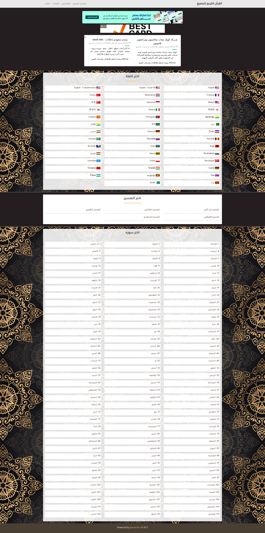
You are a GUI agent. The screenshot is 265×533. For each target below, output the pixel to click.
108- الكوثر (95, 500)
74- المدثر (155, 419)
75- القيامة (95, 419)
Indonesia (151, 103)
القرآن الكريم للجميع (209, 3)
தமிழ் (93, 124)
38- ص (157, 332)
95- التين (156, 470)
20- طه (156, 288)
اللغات (55, 4)
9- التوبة (96, 259)
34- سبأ (215, 324)
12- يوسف (96, 266)
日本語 (211, 110)
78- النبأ (97, 427)
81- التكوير (96, 434)
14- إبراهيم (155, 273)
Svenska (92, 139)
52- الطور (215, 368)
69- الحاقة (95, 405)
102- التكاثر (95, 485)
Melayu (211, 103)
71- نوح (157, 412)
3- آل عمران (95, 244)
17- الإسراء (155, 281)
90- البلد (96, 456)
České (212, 132)
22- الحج (215, 295)
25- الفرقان (214, 303)
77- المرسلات (154, 427)
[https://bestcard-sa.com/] (132, 29)
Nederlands (150, 95)
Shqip (212, 146)
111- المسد (95, 507)
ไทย (213, 176)
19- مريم (215, 288)
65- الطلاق (155, 397)
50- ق (157, 361)
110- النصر (155, 507)
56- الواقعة (154, 376)
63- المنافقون (94, 390)
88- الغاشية (213, 456)
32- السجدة (154, 317)
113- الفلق (155, 514)
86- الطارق (155, 449)
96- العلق (96, 470)
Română (211, 139)
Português (151, 117)
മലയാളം (210, 117)
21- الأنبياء (96, 288)
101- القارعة (154, 485)
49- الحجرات (213, 361)
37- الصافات (213, 332)
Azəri (153, 146)
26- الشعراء (154, 303)
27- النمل (96, 303)
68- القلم (156, 405)
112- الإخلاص (213, 514)
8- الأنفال (156, 259)
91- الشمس (213, 463)
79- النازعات (214, 434)
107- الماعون (154, 500)
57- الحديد (96, 376)
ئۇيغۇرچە (151, 176)
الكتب (47, 4)
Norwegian (210, 161)
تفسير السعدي (152, 217)
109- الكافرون (213, 507)
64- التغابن (214, 397)
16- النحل (215, 281)
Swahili (211, 168)
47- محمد (155, 354)
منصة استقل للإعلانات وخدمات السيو (154, 63)
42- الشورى (95, 339)
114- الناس (95, 514)
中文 (93, 103)
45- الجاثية (95, 346)
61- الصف (214, 390)
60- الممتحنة (94, 383)
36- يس (97, 324)
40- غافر (215, 339)
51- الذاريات (95, 361)
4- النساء (214, 251)
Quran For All (136, 528)
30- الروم (96, 310)
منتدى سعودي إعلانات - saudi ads (110, 39)
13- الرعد (215, 273)
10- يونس (215, 266)
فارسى (93, 132)
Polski (153, 161)
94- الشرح (214, 470)
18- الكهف (95, 281)
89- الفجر (156, 456)
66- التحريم (95, 397)
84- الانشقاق (94, 441)
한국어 (92, 110)
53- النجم (155, 368)
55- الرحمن (214, 376)
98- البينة (156, 478)
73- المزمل (214, 419)
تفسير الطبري (93, 210)
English (211, 88)
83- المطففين (153, 441)
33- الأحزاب (95, 317)
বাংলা (154, 124)
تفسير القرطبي (211, 217)
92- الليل (156, 463)
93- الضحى (95, 463)
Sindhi (153, 183)
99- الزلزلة (96, 478)
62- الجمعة (155, 390)
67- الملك (214, 405)
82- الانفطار (214, 441)
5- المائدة (155, 251)
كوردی (93, 154)
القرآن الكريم (79, 4)
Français (211, 95)
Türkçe (92, 95)
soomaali (92, 161)
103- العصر (214, 492)
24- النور (96, 295)
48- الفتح (96, 354)
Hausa (152, 154)
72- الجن (96, 412)
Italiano (152, 110)
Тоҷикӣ (152, 168)
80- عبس (155, 434)
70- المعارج (214, 412)
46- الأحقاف (214, 354)
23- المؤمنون (154, 295)
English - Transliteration (85, 88)
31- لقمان (215, 317)
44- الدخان (155, 346)
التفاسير (66, 4)
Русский (151, 139)
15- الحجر (96, 273)
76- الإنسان (214, 427)
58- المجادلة (213, 383)
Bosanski (92, 146)
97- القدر (215, 478)
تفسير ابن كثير (211, 210)
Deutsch (152, 132)
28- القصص (213, 310)
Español (92, 117)
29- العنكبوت (154, 310)
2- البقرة (156, 244)
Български (209, 154)
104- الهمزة (154, 492)
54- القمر (96, 368)
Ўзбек (93, 176)
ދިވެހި (213, 183)
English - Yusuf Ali (147, 88)
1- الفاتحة (215, 244)
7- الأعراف (214, 259)
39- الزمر (96, 332)
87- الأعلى (96, 449)
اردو (213, 124)
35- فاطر (156, 324)
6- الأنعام (96, 251)
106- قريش (214, 500)
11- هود (157, 266)
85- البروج (214, 449)
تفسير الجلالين (152, 210)
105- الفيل (95, 492)
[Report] (102, 26)
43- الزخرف (214, 346)
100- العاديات (213, 485)
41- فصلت (155, 339)
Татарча (92, 168)
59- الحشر (155, 383)
